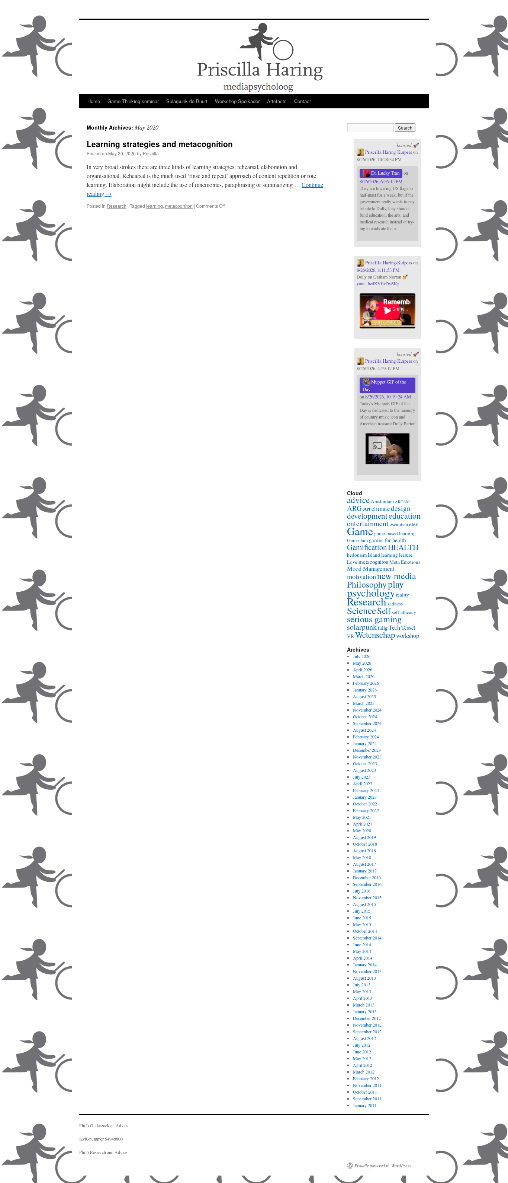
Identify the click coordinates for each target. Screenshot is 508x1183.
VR (350, 636)
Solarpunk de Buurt (187, 101)
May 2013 (362, 991)
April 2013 (362, 998)
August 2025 (364, 696)
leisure (405, 554)
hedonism (357, 554)
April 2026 (362, 669)
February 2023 (366, 790)
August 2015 (364, 904)
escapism (399, 524)
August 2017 (364, 864)
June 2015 (362, 917)
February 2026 (366, 683)
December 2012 (367, 1018)
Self (384, 611)
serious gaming (374, 619)
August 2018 (364, 850)
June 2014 (362, 944)
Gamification (367, 547)
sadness (395, 603)
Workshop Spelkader (237, 101)
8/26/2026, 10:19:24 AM (388, 396)
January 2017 (365, 871)
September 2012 (367, 1031)
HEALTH (403, 547)
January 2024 (365, 743)
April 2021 (362, 824)
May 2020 (362, 830)
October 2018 (365, 844)
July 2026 (361, 656)
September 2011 (367, 1098)
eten (413, 524)
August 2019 (364, 837)
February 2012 (366, 1078)
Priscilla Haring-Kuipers (388, 152)
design (401, 508)
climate (381, 509)
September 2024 (367, 723)
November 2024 (367, 710)
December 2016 (367, 877)
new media (396, 576)
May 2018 (362, 857)
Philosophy (367, 584)
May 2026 (362, 663)
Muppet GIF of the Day (384, 385)
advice (358, 500)
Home (93, 101)
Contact (302, 101)
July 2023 (361, 777)
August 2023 (364, 770)
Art (366, 508)
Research (116, 206)
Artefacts (277, 101)
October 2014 (365, 931)
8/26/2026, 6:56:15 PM (381, 181)
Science (361, 610)
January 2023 (365, 797)
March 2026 (363, 676)
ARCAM (402, 501)
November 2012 (367, 1025)
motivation (361, 576)
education (405, 515)
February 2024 (366, 737)
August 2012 (364, 1038)
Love (352, 562)
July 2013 (361, 985)
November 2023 (367, 757)
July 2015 (361, 911)
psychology (371, 592)
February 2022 (366, 810)
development (367, 516)
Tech (394, 627)
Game (360, 531)
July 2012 (361, 1045)
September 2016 (367, 884)
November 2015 (367, 897)
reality (402, 594)
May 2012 (362, 1058)
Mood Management (371, 569)
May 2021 (362, 817)
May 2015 (362, 924)
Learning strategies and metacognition (160, 143)
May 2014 (362, 951)
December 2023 (367, 750)
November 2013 (367, 971)
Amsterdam (382, 501)
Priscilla (151, 153)
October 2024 (365, 716)
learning (154, 206)
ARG (354, 508)
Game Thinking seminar (133, 101)
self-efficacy (404, 612)
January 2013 (365, 1011)
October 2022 (365, 804)
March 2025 (363, 703)
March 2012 (363, 1072)
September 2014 (367, 938)
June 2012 (362, 1052)
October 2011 (365, 1092)
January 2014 (365, 964)
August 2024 (364, 730)
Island (374, 554)
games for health (387, 540)
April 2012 (362, 1065)
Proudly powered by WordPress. (383, 1165)
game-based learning (395, 533)
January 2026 (365, 690)
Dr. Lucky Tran (384, 172)
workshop (407, 636)
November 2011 (367, 1085)
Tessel (408, 627)
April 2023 (362, 783)
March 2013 (363, 1005)
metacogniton (179, 206)
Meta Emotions (404, 562)
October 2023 (365, 763)
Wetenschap (375, 634)
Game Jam (357, 540)
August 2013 (364, 978)
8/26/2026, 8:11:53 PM (378, 270)
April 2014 (362, 958)
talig (383, 627)
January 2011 (365, 1105)
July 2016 (361, 891)
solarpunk (362, 627)
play (396, 584)
